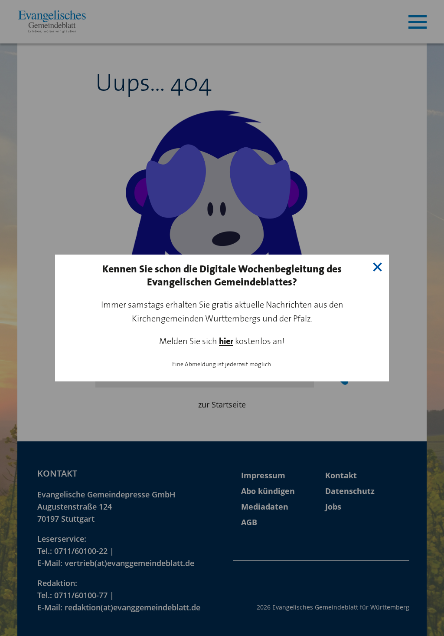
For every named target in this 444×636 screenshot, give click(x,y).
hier (226, 341)
